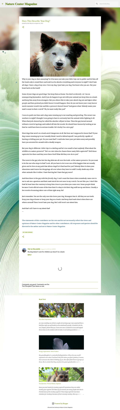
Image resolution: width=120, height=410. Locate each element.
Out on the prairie (34, 249)
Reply (30, 255)
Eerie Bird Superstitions (45, 319)
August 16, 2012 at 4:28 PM (48, 249)
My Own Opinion (27, 232)
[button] (23, 27)
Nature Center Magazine (21, 4)
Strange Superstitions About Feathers (49, 351)
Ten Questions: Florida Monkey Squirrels (50, 383)
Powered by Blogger (61, 403)
